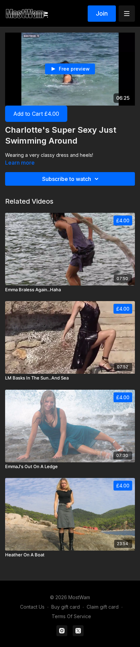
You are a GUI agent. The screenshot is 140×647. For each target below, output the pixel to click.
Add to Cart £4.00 (36, 113)
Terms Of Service (71, 616)
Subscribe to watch (66, 178)
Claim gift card (103, 607)
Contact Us (32, 607)
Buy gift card (65, 607)
